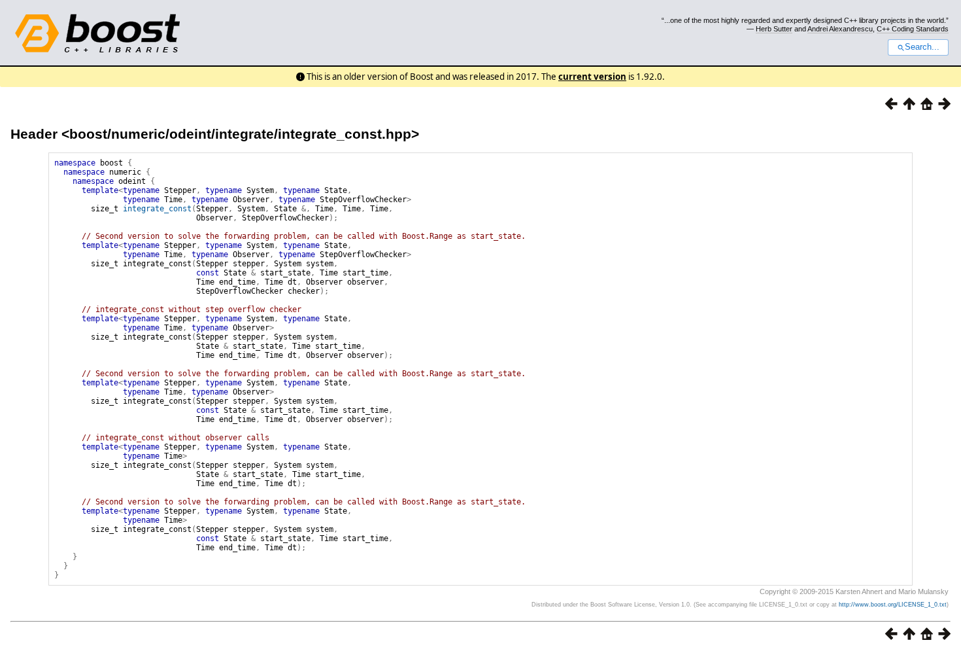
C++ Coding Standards (913, 29)
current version (592, 76)
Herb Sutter (774, 29)
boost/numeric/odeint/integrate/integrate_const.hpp (240, 133)
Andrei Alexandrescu (840, 29)
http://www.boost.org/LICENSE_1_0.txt (893, 604)
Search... (922, 47)
